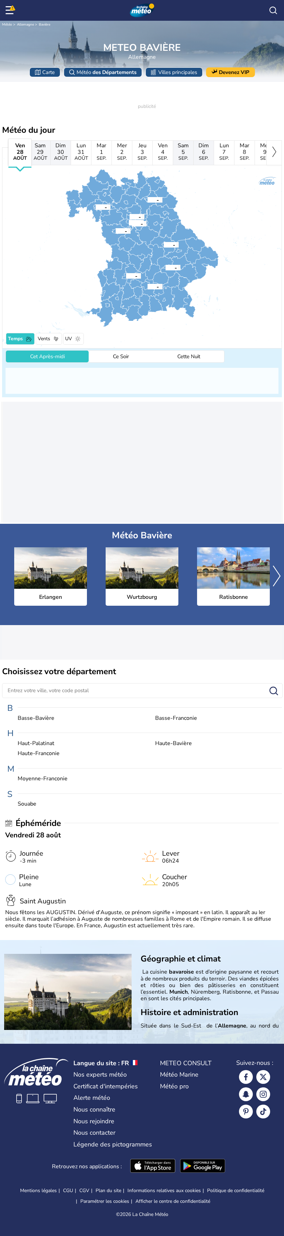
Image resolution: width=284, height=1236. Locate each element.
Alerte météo (91, 1098)
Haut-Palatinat (36, 743)
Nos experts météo (100, 1074)
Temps (15, 338)
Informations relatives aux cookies (164, 1190)
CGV (84, 1190)
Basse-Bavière (36, 718)
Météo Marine (179, 1074)
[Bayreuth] (147, 199)
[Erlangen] (129, 216)
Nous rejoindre (93, 1121)
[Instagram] (263, 1094)
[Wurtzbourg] (95, 206)
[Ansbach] (115, 230)
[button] (129, 216)
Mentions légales (38, 1190)
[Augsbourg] (126, 275)
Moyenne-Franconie (43, 778)
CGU (68, 1190)
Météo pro (174, 1086)
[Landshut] (165, 267)
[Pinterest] (246, 1111)
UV (68, 338)
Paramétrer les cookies (104, 1201)
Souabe (27, 804)
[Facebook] (246, 1077)
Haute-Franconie (39, 753)
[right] (274, 152)
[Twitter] (263, 1077)
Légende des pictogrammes (112, 1144)
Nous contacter (94, 1132)
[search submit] (274, 691)
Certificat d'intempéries (105, 1086)
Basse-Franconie (176, 718)
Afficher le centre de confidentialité (172, 1201)
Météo (7, 24)
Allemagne (25, 24)
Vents (44, 338)
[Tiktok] (263, 1111)
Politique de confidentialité (235, 1190)
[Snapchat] (246, 1094)
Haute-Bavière (173, 743)
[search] (273, 10)
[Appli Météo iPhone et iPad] (152, 1166)
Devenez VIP (234, 72)
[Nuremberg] (131, 223)
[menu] (10, 10)
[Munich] (147, 286)
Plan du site (108, 1190)
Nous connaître (94, 1109)
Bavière (44, 24)
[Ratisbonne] (163, 244)
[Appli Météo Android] (202, 1166)
